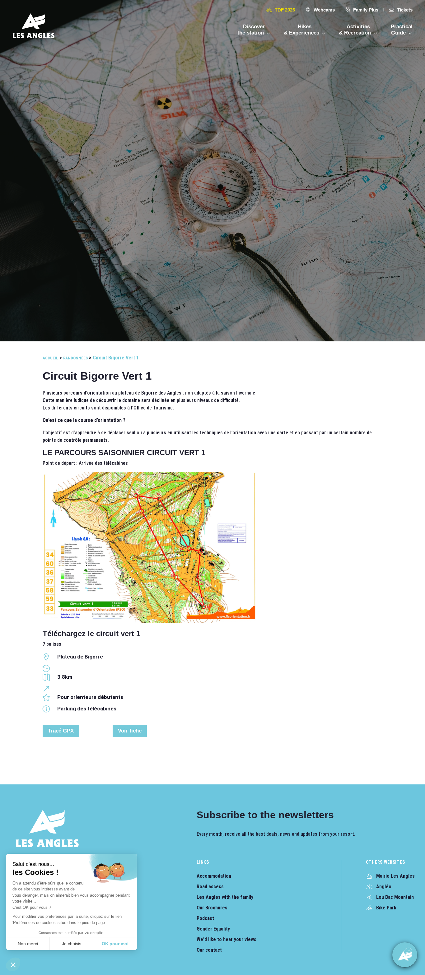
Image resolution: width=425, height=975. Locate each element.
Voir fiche (130, 731)
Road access (210, 887)
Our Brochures (212, 908)
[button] (13, 964)
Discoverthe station (251, 30)
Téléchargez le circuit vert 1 (91, 633)
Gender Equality (213, 929)
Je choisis (71, 943)
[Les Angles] (33, 25)
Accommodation (214, 876)
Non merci (28, 943)
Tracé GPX (61, 731)
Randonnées (75, 358)
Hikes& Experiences (302, 30)
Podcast (205, 918)
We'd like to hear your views (226, 939)
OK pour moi (115, 943)
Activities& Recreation (355, 30)
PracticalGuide (402, 30)
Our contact (209, 950)
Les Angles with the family (225, 897)
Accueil (50, 358)
